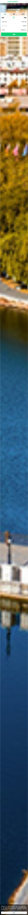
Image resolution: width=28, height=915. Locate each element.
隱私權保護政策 (5, 909)
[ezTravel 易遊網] (14, 1)
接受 (14, 912)
